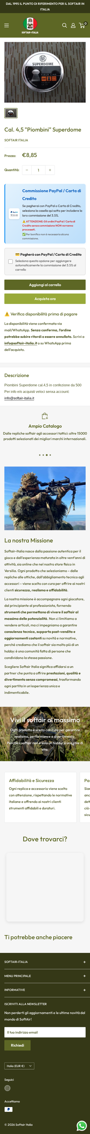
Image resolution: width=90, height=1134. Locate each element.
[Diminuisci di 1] (26, 170)
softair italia (16, 140)
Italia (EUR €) (15, 1066)
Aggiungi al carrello (45, 284)
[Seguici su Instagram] (7, 1088)
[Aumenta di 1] (50, 170)
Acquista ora (45, 298)
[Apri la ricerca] (64, 25)
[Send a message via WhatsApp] (82, 1126)
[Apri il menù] (6, 25)
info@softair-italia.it (19, 398)
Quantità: (11, 170)
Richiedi (17, 1045)
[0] (82, 25)
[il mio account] (73, 25)
